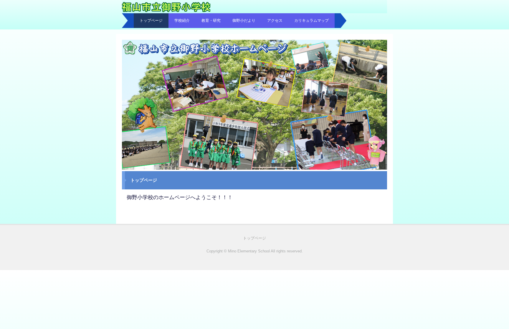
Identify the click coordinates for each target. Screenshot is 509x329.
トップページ (151, 20)
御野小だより (243, 20)
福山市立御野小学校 (167, 11)
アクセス (274, 20)
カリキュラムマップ (311, 20)
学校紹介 (182, 20)
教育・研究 (211, 20)
